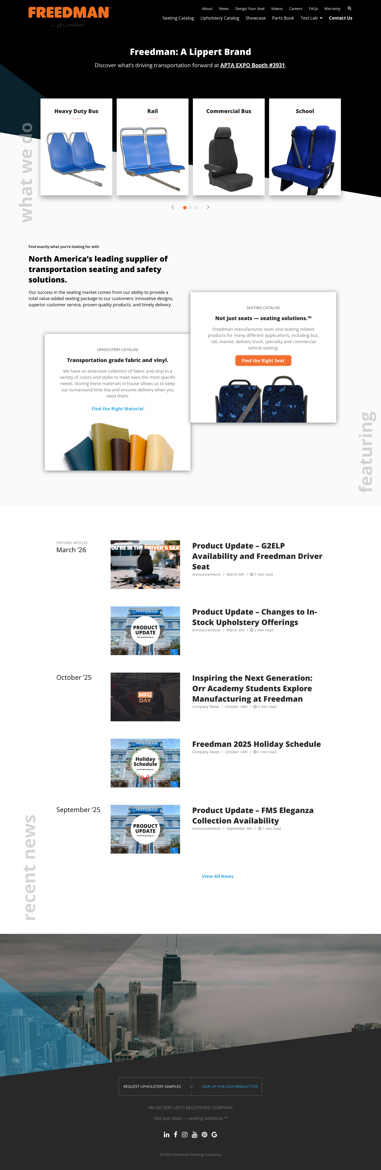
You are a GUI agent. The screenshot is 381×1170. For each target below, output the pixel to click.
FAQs (313, 8)
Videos (277, 8)
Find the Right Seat (263, 361)
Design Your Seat (250, 8)
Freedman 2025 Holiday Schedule (256, 744)
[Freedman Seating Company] (70, 17)
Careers (295, 8)
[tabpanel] (76, 146)
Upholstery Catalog (219, 18)
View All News (218, 876)
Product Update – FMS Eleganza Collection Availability (253, 815)
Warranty (332, 8)
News (224, 8)
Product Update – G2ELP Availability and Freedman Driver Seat (257, 556)
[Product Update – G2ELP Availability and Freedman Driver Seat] (145, 564)
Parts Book (283, 18)
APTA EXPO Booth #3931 (252, 65)
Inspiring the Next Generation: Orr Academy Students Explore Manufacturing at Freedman (252, 688)
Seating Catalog (178, 18)
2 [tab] (190, 207)
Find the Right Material (118, 409)
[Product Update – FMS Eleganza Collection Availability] (145, 829)
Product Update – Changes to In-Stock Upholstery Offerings (254, 616)
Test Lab (309, 18)
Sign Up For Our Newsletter (230, 1086)
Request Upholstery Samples (152, 1086)
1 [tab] (185, 207)
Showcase (256, 18)
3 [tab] (196, 207)
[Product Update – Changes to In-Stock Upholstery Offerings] (145, 630)
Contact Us (340, 18)
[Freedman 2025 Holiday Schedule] (145, 763)
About (207, 8)
